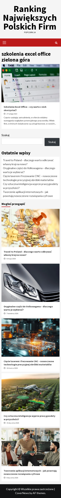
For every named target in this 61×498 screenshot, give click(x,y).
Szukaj (5, 135)
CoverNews (22, 493)
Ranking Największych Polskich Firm (30, 17)
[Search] (56, 43)
